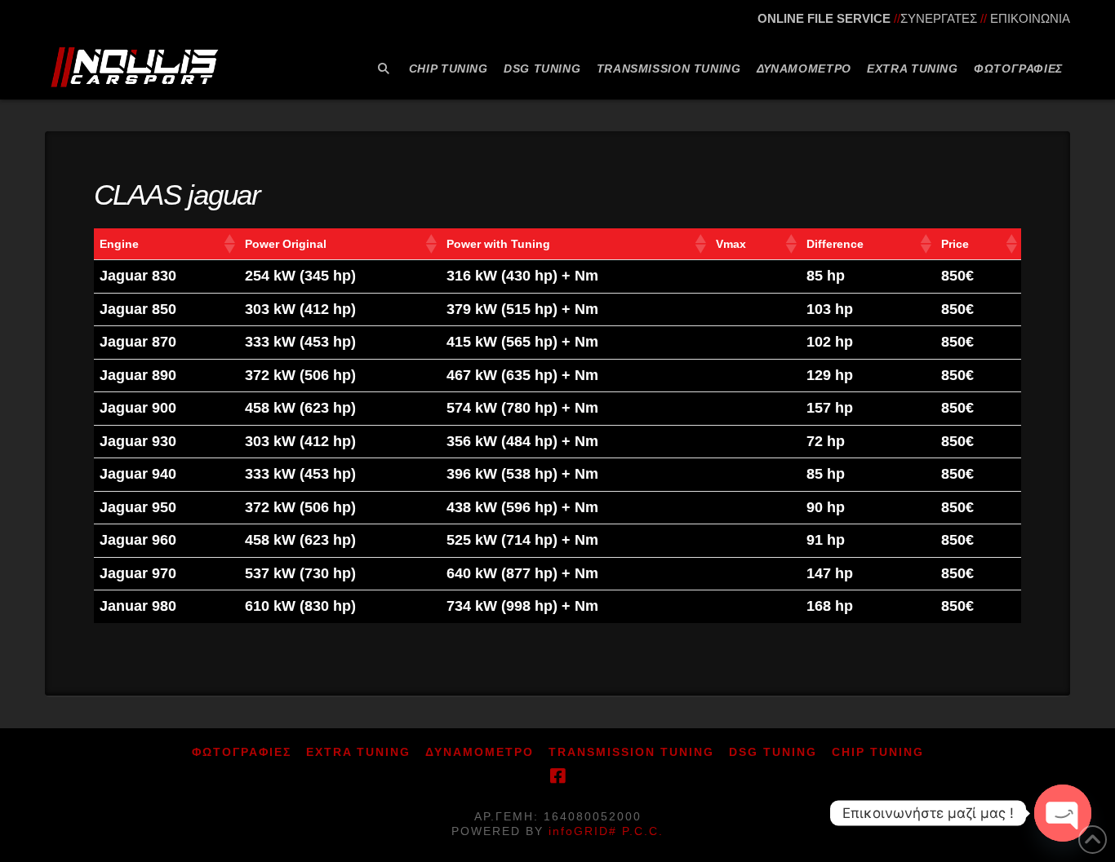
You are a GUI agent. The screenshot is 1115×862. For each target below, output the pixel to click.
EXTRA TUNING (358, 751)
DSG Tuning (773, 751)
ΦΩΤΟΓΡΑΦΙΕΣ (241, 751)
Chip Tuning (878, 751)
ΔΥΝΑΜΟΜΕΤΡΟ (479, 751)
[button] (228, 244)
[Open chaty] (1062, 813)
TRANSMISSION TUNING (631, 751)
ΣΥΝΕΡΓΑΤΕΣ (938, 18)
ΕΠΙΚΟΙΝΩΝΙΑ (1030, 18)
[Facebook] (557, 776)
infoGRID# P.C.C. (606, 831)
